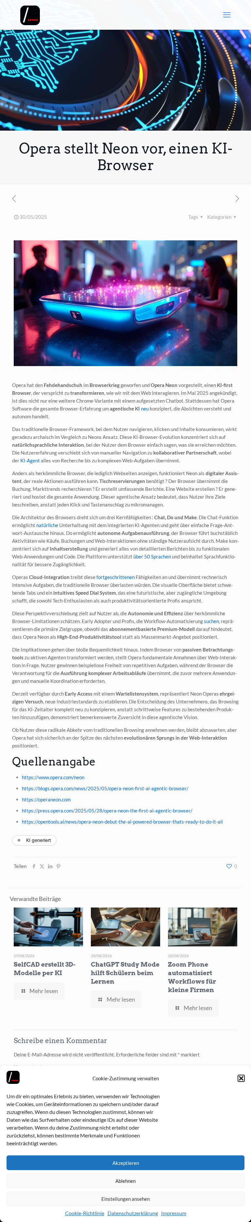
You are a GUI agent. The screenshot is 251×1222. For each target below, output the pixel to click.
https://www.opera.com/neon (53, 777)
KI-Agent (30, 460)
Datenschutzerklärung (133, 1213)
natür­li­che (47, 525)
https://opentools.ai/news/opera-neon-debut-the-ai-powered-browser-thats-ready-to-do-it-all (122, 822)
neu (145, 408)
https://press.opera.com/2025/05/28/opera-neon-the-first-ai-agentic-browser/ (107, 810)
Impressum (173, 1213)
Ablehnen (125, 1181)
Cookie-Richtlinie (84, 1213)
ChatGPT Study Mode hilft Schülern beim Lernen (125, 973)
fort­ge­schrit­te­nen (115, 577)
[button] (241, 1078)
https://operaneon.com (46, 799)
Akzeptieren (125, 1163)
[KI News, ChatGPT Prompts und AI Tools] (30, 14)
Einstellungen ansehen (125, 1199)
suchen (211, 621)
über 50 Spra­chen (152, 556)
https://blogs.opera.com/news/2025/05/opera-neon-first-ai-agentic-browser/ (105, 788)
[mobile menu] (226, 14)
